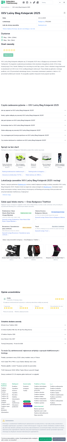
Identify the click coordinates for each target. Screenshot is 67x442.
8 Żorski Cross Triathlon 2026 (9, 325)
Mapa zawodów (38, 415)
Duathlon (14, 386)
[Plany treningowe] (34, 2)
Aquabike (14, 393)
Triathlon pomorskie (55, 390)
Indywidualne (16, 399)
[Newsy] (38, 2)
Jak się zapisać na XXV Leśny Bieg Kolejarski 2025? (17, 110)
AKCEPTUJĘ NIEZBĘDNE (59, 439)
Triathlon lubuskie (39, 392)
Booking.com (22, 184)
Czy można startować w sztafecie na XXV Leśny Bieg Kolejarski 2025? (23, 140)
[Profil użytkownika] (64, 2)
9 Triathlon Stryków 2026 (8, 334)
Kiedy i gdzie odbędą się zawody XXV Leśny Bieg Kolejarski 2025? (22, 115)
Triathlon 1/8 (4, 398)
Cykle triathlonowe (15, 402)
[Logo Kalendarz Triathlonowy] (9, 2)
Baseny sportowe (39, 409)
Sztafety (14, 397)
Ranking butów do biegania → (37, 171)
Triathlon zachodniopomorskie (55, 403)
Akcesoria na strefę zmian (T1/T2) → (12, 175)
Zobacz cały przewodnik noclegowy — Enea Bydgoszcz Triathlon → (21, 240)
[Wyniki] (31, 2)
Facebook (26, 386)
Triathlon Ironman (3, 391)
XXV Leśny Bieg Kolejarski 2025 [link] (21, 7)
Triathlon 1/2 (4, 394)
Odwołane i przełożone (15, 406)
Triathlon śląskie (54, 393)
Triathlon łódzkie (38, 396)
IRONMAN (4, 410)
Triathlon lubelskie (39, 394)
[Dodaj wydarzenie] (60, 2)
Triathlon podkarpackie (56, 386)
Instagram (26, 388)
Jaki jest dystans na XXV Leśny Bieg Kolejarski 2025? (18, 120)
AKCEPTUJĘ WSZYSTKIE (45, 439)
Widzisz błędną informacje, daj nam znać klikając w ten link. (19, 29)
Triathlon (3, 388)
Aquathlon (15, 388)
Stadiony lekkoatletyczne (41, 413)
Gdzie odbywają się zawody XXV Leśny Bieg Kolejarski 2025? (21, 130)
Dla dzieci (14, 395)
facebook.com (42, 25)
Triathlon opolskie (39, 403)
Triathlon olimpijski (3, 401)
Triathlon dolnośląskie (40, 386)
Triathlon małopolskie (40, 398)
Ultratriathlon (5, 412)
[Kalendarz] (27, 2)
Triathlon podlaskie (55, 388)
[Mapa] (24, 2)
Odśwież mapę (7, 195)
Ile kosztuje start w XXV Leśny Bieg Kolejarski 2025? (18, 125)
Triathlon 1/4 (4, 396)
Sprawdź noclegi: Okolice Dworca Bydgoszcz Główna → (50, 218)
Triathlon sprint (5, 404)
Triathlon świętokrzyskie (56, 395)
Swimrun (14, 390)
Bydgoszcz (41, 22)
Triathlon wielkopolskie (56, 401)
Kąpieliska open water (40, 411)
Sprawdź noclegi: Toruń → (42, 231)
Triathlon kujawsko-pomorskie (39, 389)
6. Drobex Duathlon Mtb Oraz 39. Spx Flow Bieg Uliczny (16, 330)
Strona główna (5, 7)
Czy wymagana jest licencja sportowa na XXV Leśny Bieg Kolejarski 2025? (25, 135)
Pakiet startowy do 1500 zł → (34, 175)
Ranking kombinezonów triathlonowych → (14, 171)
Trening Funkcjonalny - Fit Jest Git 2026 (12, 343)
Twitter (25, 390)
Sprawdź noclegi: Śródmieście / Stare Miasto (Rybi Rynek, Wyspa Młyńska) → (16, 220)
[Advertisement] (33, 88)
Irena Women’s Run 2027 (8, 339)
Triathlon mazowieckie (40, 401)
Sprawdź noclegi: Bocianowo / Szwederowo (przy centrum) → (16, 234)
